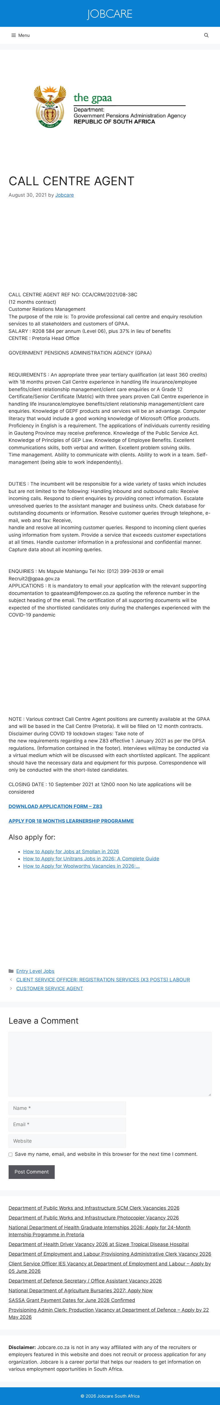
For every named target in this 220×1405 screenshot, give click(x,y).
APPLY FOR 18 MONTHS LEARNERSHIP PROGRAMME (71, 821)
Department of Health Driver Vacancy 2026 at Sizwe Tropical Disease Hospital (99, 1244)
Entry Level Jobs (35, 971)
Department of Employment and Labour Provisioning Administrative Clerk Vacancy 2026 (110, 1254)
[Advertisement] (110, 249)
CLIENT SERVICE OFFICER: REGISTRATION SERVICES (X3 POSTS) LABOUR (103, 980)
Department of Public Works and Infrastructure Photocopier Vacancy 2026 (94, 1218)
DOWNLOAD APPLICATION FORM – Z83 (55, 806)
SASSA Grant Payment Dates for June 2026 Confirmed (72, 1300)
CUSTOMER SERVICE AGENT (49, 988)
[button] (206, 35)
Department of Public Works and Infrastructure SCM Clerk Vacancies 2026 (94, 1208)
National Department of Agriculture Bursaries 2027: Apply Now (81, 1290)
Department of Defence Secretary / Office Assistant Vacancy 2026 (85, 1281)
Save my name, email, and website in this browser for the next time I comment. (106, 1154)
